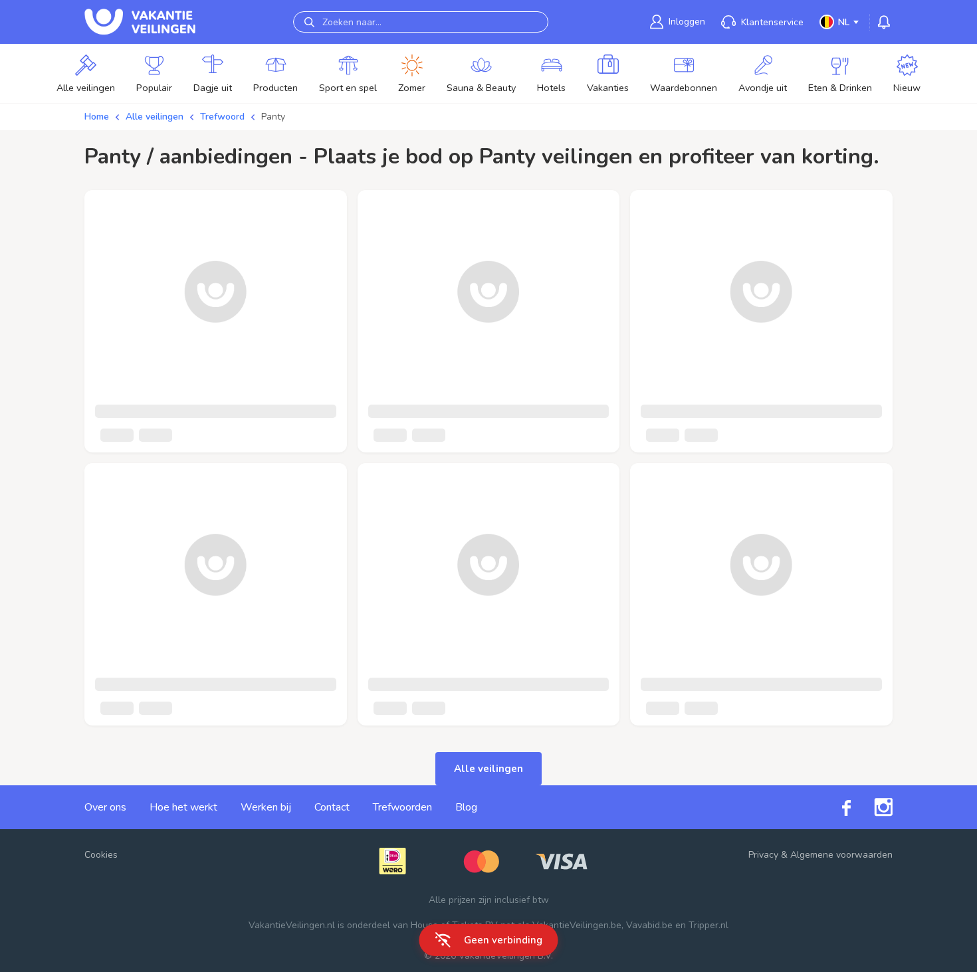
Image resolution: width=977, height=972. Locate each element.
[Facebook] (835, 807)
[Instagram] (872, 807)
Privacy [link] (763, 854)
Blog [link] (466, 807)
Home (96, 116)
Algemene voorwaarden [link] (841, 854)
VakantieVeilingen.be (576, 925)
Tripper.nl (708, 925)
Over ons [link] (105, 807)
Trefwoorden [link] (402, 807)
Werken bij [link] (266, 807)
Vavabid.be (649, 925)
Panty (273, 116)
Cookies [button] (101, 854)
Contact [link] (332, 807)
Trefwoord (222, 116)
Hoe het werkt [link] (183, 807)
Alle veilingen (154, 116)
